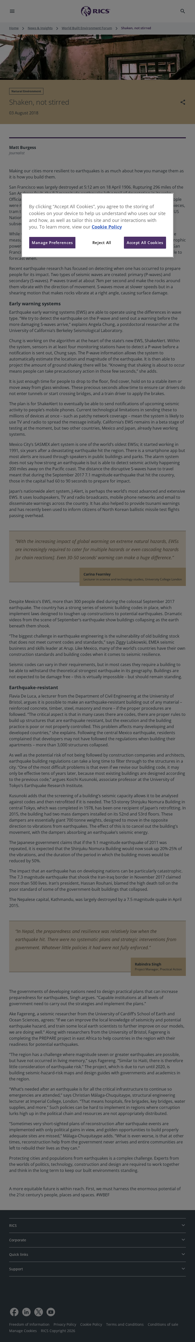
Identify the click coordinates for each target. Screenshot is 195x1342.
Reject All (101, 242)
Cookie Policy (107, 227)
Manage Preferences (52, 242)
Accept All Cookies (145, 242)
